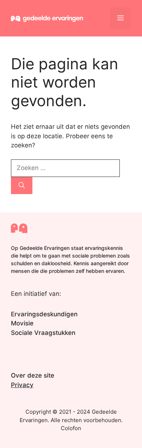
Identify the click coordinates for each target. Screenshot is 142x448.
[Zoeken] (21, 185)
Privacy (22, 385)
